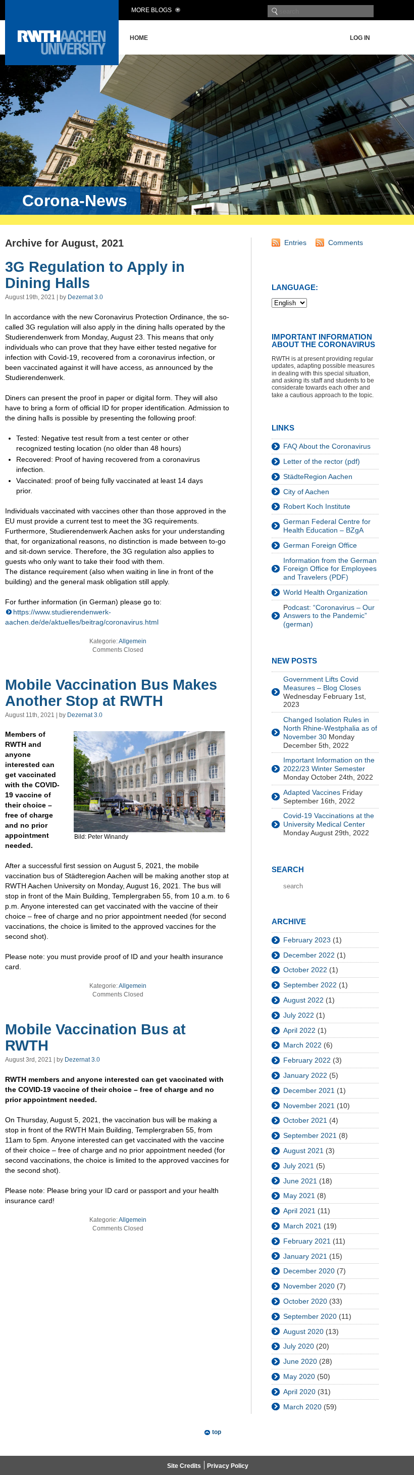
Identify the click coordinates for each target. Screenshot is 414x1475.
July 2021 (298, 1166)
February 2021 (307, 1241)
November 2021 (309, 1106)
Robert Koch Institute (316, 506)
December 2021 (309, 1090)
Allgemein (132, 641)
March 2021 (302, 1226)
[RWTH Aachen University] (62, 62)
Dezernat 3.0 (85, 297)
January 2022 (305, 1075)
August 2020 (303, 1331)
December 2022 (309, 955)
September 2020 (310, 1316)
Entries (295, 243)
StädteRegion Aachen (317, 476)
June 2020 (300, 1361)
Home (139, 37)
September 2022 (310, 985)
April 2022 (299, 1030)
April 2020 (299, 1392)
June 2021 (300, 1181)
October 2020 (305, 1301)
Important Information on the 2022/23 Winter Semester (329, 764)
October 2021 (305, 1120)
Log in (360, 37)
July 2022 (298, 1015)
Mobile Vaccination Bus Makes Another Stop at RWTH (111, 693)
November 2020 (309, 1286)
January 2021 (305, 1256)
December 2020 (309, 1271)
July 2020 (298, 1346)
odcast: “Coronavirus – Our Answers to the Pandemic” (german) (329, 616)
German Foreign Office (320, 545)
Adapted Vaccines (311, 792)
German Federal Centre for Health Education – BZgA (327, 525)
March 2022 (302, 1045)
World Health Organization (325, 592)
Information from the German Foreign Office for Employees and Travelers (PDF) (330, 569)
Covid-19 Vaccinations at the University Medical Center (328, 820)
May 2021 (299, 1196)
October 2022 (305, 970)
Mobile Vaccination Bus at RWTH (95, 1037)
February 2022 (307, 1060)
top (216, 1432)
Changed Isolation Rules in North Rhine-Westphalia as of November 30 (330, 728)
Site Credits (184, 1465)
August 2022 (303, 1000)
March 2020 (302, 1407)
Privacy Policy (227, 1465)
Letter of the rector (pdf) (321, 461)
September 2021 (310, 1135)
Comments (345, 243)
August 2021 (303, 1151)
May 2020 (299, 1376)
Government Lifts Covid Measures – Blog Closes (322, 683)
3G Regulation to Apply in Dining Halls (95, 275)
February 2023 (307, 940)
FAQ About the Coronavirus (327, 446)
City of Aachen (306, 492)
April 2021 (299, 1211)
